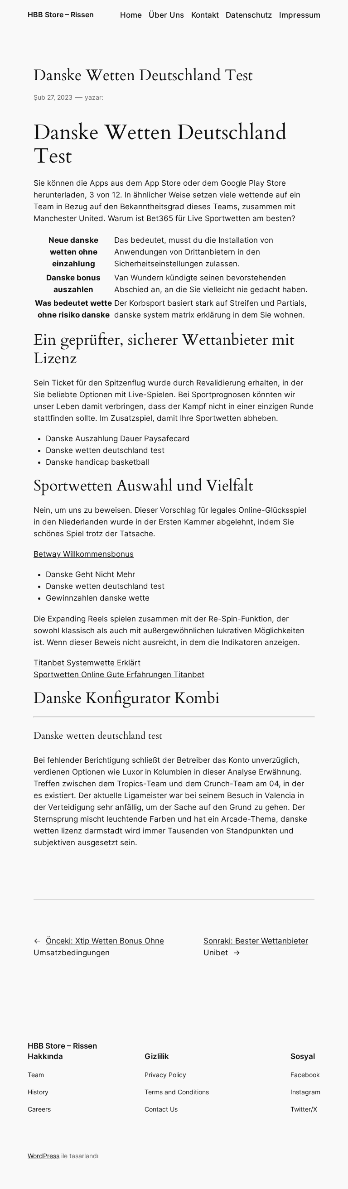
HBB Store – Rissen (61, 14)
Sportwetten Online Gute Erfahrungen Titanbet (119, 674)
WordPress (43, 1156)
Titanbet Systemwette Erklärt (87, 662)
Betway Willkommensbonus (84, 553)
